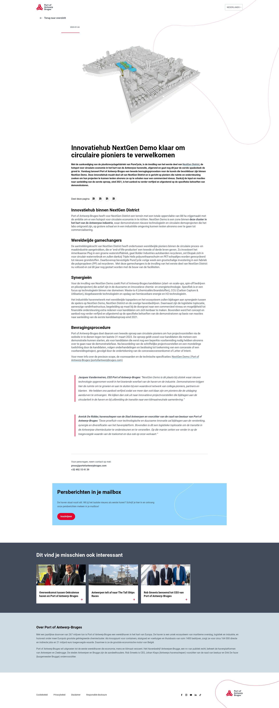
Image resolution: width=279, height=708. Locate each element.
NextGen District (191, 164)
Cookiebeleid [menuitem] (42, 695)
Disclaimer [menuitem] (76, 695)
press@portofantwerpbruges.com (89, 465)
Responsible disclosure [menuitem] (96, 695)
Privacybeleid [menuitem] (59, 695)
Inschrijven (66, 516)
